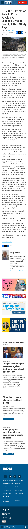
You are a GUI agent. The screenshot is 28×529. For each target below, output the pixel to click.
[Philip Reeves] (5, 255)
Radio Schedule (18, 490)
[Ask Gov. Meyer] (14, 325)
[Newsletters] (14, 308)
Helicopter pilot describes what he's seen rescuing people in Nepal (13, 433)
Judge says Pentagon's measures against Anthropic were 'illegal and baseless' (13, 367)
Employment (18, 496)
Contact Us (17, 500)
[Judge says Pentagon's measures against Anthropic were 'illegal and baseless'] (13, 352)
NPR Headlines (7, 241)
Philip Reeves (11, 30)
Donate (23, 2)
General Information (8, 483)
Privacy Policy (20, 480)
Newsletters (18, 483)
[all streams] (26, 527)
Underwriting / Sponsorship (6, 500)
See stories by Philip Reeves (18, 271)
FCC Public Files (7, 490)
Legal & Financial (7, 486)
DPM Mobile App (19, 486)
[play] (2, 527)
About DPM (6, 496)
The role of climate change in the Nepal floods (12, 400)
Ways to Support (19, 493)
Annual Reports (7, 493)
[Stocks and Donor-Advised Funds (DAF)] (14, 285)
